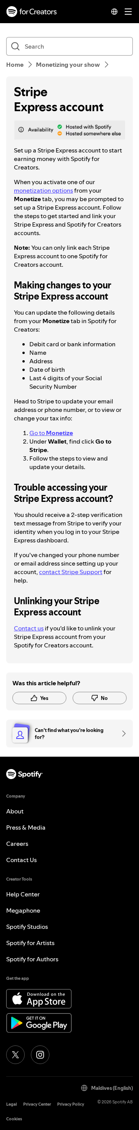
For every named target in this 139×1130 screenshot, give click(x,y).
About (15, 811)
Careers (17, 843)
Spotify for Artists (30, 943)
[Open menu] (128, 11)
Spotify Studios (27, 926)
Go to (51, 433)
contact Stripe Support (70, 572)
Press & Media (26, 827)
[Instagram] (40, 1054)
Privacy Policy (70, 1104)
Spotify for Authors (32, 959)
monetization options (43, 190)
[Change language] (114, 11)
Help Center (23, 894)
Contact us (29, 628)
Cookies (14, 1119)
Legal (11, 1104)
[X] (15, 1054)
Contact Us (21, 860)
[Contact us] (121, 733)
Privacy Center (37, 1104)
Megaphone (23, 910)
